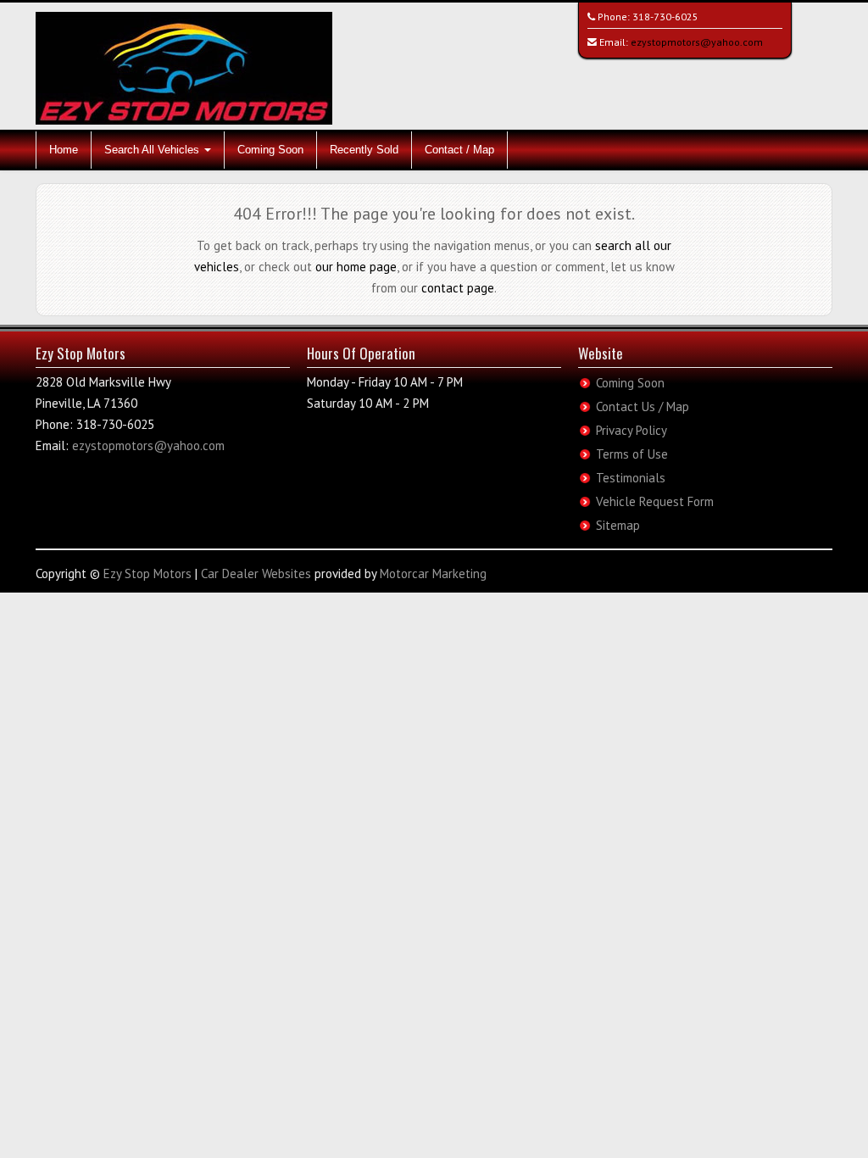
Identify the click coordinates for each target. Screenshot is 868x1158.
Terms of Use (632, 454)
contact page (457, 288)
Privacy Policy (631, 430)
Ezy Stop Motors (147, 573)
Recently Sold (364, 149)
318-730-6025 (665, 16)
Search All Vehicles (153, 149)
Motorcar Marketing (433, 573)
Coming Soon (270, 149)
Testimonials (630, 478)
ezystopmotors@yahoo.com (697, 42)
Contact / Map (459, 149)
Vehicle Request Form (655, 501)
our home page (356, 267)
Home (63, 149)
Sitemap (618, 525)
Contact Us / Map (642, 406)
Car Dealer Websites (256, 573)
